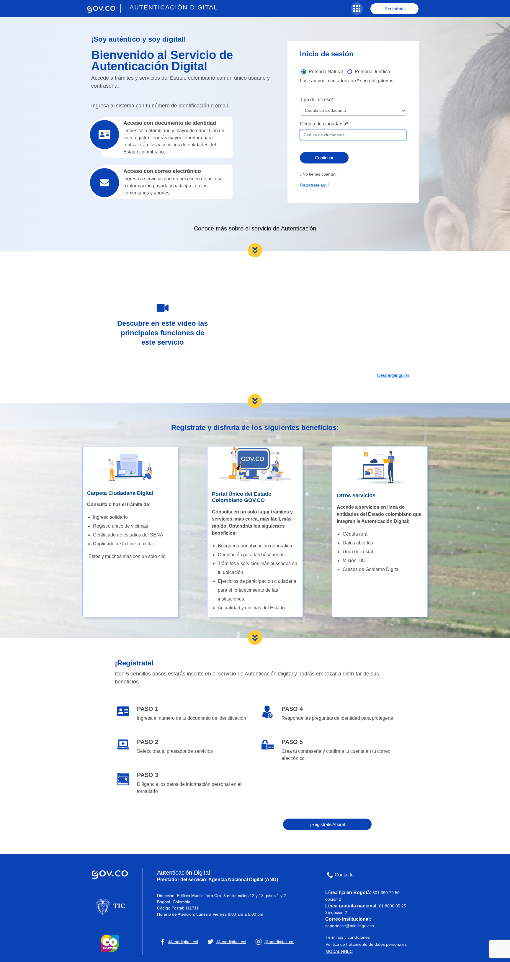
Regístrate (395, 8)
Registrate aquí (314, 185)
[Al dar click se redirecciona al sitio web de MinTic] (109, 906)
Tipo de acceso (316, 99)
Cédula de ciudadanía (323, 123)
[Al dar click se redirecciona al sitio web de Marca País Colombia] (110, 942)
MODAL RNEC (339, 951)
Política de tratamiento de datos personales (366, 944)
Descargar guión (393, 375)
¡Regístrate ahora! (327, 824)
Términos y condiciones (348, 937)
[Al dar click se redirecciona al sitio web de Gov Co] (109, 873)
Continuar (324, 157)
